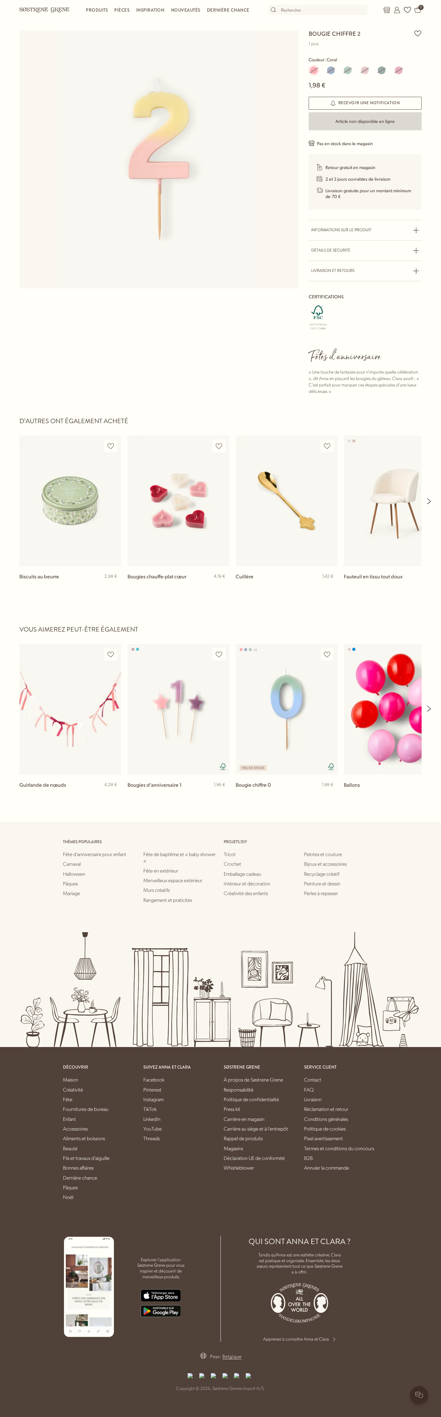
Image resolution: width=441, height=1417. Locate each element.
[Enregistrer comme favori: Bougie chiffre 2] (418, 33)
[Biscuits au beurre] (70, 500)
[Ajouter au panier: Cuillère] (329, 587)
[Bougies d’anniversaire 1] (178, 709)
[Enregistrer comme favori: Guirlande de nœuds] (111, 654)
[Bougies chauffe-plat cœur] (178, 500)
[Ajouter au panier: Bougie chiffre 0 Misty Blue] (329, 795)
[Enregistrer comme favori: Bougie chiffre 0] (327, 654)
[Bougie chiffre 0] (286, 709)
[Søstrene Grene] (44, 10)
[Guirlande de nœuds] (70, 709)
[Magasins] (387, 10)
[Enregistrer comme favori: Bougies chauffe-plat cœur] (219, 446)
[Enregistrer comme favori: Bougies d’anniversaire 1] (219, 654)
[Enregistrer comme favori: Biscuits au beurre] (111, 446)
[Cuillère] (286, 500)
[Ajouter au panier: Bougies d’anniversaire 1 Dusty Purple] (221, 795)
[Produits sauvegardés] (407, 10)
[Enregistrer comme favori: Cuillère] (327, 446)
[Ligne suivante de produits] (429, 501)
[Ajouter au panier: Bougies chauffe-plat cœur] (221, 587)
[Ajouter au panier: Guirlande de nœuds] (113, 795)
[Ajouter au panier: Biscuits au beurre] (113, 587)
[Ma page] (397, 10)
